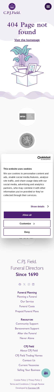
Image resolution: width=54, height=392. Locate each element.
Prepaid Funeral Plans (27, 311)
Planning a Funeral (27, 296)
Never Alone (27, 338)
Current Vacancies (29, 365)
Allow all (27, 215)
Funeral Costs (27, 306)
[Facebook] (20, 284)
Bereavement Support (27, 328)
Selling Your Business (28, 370)
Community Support (27, 323)
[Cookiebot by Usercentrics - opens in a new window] (38, 158)
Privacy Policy (34, 380)
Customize (25, 223)
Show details (37, 206)
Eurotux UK (34, 388)
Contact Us (28, 360)
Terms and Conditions (19, 384)
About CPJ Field (29, 350)
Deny (27, 232)
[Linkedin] (33, 284)
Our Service (27, 301)
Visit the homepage (27, 40)
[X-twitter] (24, 284)
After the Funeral (27, 333)
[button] (48, 6)
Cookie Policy (20, 380)
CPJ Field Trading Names (28, 355)
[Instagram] (29, 284)
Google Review (37, 384)
